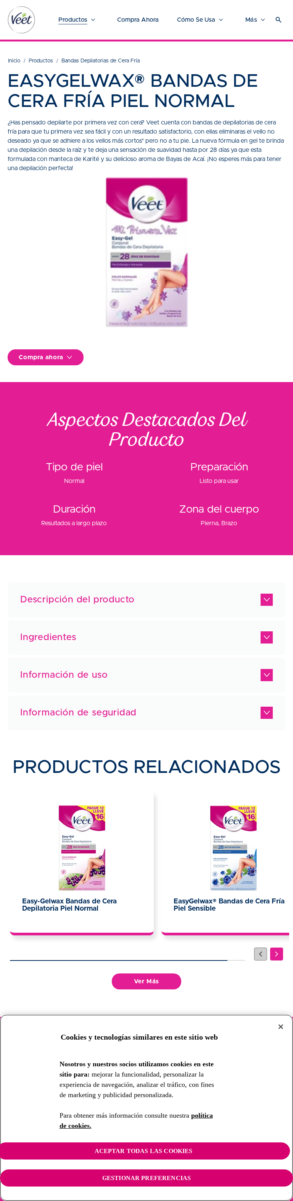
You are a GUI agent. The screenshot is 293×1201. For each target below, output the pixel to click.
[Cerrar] (280, 1026)
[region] (146, 1108)
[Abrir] (278, 20)
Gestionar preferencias (146, 1178)
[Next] (276, 954)
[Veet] (21, 19)
